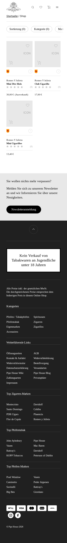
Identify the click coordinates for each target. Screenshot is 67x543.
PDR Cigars (12, 414)
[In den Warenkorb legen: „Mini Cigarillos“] (11, 122)
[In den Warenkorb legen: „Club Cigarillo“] (39, 62)
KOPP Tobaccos (14, 455)
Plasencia (38, 414)
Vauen (9, 445)
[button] (27, 45)
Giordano (38, 492)
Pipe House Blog (42, 373)
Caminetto (11, 482)
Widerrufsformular (15, 363)
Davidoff (38, 404)
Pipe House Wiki (14, 373)
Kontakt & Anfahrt (16, 358)
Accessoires (12, 331)
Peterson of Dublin (43, 455)
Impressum (12, 383)
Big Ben (10, 492)
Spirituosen (39, 317)
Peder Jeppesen (41, 482)
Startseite (12, 16)
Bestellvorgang (41, 363)
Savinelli (10, 487)
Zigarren (38, 322)
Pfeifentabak (12, 322)
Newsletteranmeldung (23, 209)
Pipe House (39, 440)
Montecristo (12, 404)
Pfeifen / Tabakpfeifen (17, 317)
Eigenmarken (13, 326)
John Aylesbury (14, 440)
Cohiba (37, 409)
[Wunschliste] (41, 7)
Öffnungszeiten (14, 353)
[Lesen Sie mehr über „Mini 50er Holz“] (11, 62)
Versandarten (40, 368)
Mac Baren (39, 445)
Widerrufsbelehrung (44, 358)
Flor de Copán (13, 419)
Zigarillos (38, 326)
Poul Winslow (13, 477)
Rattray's (10, 450)
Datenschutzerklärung (17, 368)
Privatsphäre (40, 378)
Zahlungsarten (13, 378)
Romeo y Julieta (42, 419)
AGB (36, 353)
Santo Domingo (14, 409)
